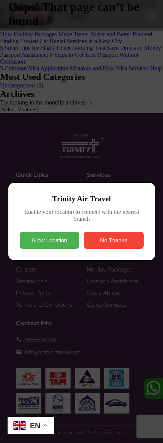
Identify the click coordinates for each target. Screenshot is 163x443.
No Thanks (113, 240)
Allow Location (49, 240)
